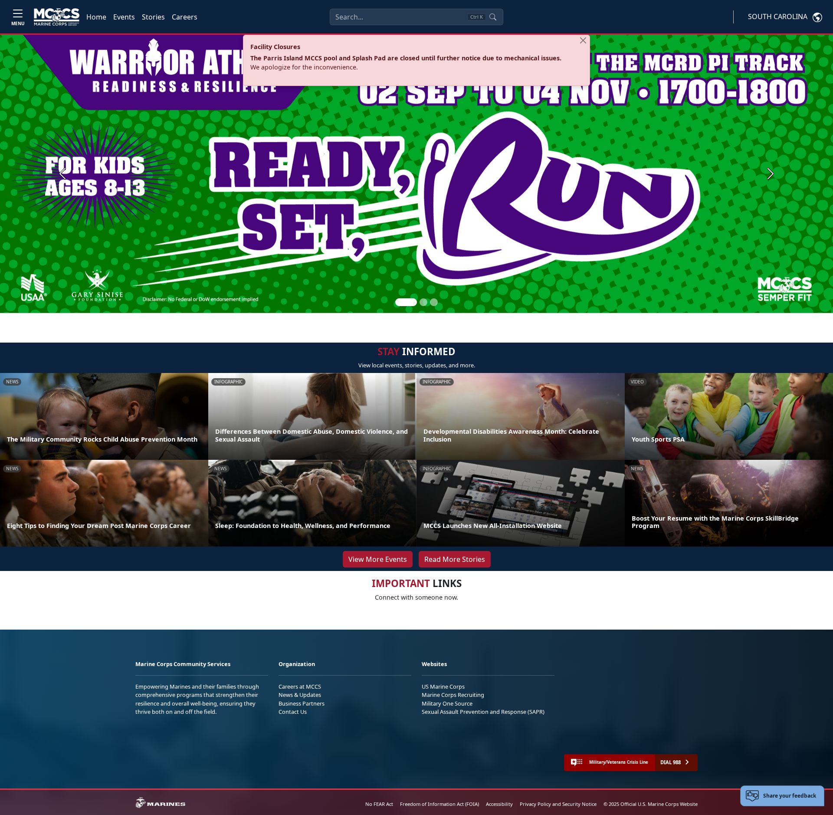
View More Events (377, 559)
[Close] (583, 40)
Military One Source (447, 703)
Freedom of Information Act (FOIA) (439, 804)
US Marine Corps (443, 686)
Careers (184, 17)
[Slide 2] (423, 302)
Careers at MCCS (300, 686)
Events (124, 17)
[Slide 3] (434, 302)
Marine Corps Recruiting (453, 695)
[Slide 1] (406, 302)
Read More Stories (454, 559)
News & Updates (300, 695)
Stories (153, 17)
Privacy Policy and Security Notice (558, 804)
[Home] (56, 17)
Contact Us (293, 712)
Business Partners (302, 703)
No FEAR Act (379, 804)
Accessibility (499, 804)
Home (96, 17)
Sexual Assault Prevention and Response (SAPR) (483, 712)
